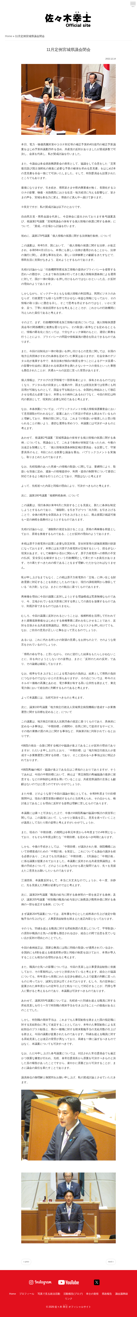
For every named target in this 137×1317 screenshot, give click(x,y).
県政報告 (107, 1293)
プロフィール (26, 1293)
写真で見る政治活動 (49, 1293)
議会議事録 (121, 1293)
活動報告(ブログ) (73, 1293)
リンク (68, 1298)
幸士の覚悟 (92, 1293)
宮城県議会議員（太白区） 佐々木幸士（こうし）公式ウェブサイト (68, 19)
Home (8, 36)
